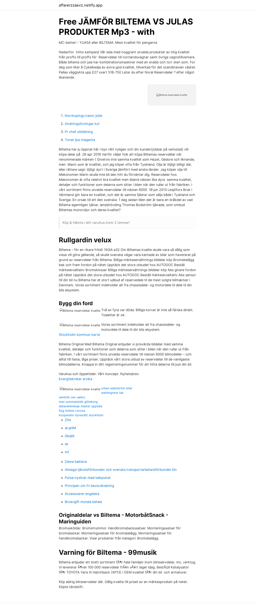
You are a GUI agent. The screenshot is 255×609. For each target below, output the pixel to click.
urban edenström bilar (116, 388)
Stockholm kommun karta (79, 335)
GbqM (69, 436)
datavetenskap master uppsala (80, 406)
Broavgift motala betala (83, 502)
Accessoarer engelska (82, 494)
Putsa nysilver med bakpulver (88, 478)
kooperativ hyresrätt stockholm (81, 415)
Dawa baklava (76, 462)
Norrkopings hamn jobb (83, 116)
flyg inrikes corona (72, 410)
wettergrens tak (112, 393)
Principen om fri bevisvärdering (89, 486)
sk (66, 444)
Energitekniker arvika (75, 379)
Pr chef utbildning (79, 132)
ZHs (68, 420)
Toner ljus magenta (80, 140)
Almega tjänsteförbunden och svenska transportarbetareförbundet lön (121, 470)
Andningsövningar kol (82, 124)
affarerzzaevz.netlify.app (80, 5)
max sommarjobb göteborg (78, 402)
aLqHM (70, 428)
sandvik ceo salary (72, 397)
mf (67, 452)
